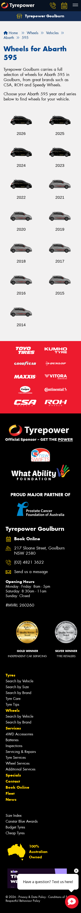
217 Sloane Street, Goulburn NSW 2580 (39, 551)
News (11, 799)
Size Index (14, 815)
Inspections (14, 745)
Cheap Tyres (15, 833)
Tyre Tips (12, 704)
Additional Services (20, 769)
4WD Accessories (19, 734)
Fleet (10, 793)
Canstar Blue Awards (22, 821)
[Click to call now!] (52, 5)
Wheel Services (17, 763)
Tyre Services (16, 757)
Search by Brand (18, 692)
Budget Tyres (15, 827)
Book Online (17, 787)
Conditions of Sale (59, 897)
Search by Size (17, 687)
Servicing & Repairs (21, 751)
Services (13, 728)
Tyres (10, 675)
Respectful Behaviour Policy (23, 901)
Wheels (13, 710)
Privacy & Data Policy (32, 897)
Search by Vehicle (19, 681)
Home (13, 33)
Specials (13, 775)
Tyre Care (13, 698)
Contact (13, 781)
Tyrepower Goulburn (44, 15)
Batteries (12, 740)
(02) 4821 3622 (29, 562)
